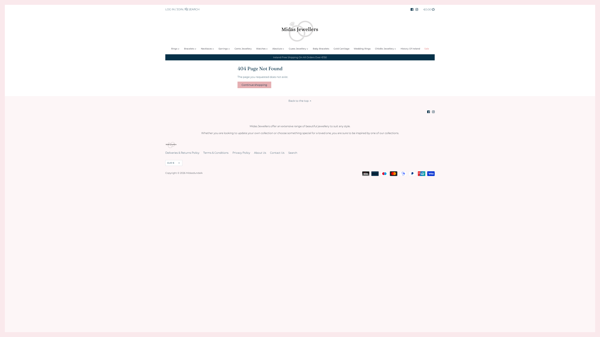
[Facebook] (412, 9)
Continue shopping (254, 84)
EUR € (170, 163)
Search (292, 152)
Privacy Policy (241, 152)
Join (180, 9)
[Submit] (186, 9)
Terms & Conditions (215, 152)
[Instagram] (416, 9)
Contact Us (277, 152)
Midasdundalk (194, 172)
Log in (170, 9)
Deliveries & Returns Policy (182, 152)
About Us (260, 152)
